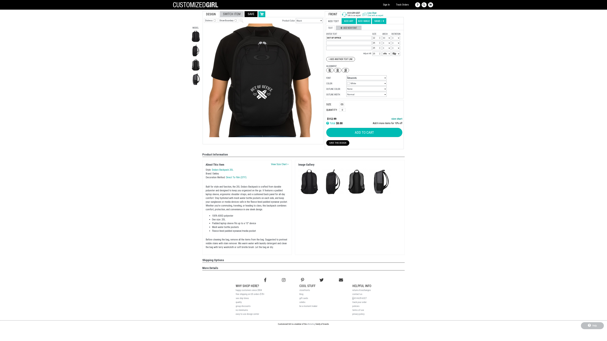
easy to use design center (247, 314)
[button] (195, 36)
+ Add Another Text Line (341, 59)
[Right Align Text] (345, 70)
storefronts (304, 290)
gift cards (303, 298)
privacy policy (358, 314)
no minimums (242, 310)
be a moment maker (308, 306)
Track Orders (402, 4)
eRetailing (311, 324)
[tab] (211, 14)
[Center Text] (337, 70)
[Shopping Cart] (431, 4)
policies (355, 306)
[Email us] (341, 280)
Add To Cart (364, 133)
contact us (357, 294)
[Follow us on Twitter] (321, 280)
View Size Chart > (279, 164)
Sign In (386, 4)
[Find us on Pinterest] (302, 280)
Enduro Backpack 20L (222, 169)
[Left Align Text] (330, 70)
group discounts (243, 306)
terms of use (358, 310)
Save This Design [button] (337, 142)
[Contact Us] (418, 4)
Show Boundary (226, 20)
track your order (359, 302)
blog (301, 294)
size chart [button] (396, 118)
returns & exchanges (361, 290)
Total (332, 123)
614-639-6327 (360, 298)
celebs (302, 302)
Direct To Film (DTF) (236, 177)
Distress (209, 20)
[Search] (425, 4)
